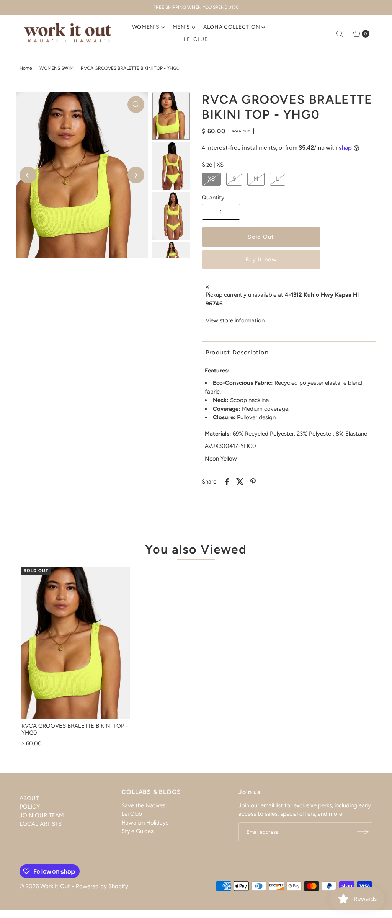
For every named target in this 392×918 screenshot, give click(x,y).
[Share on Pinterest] (253, 481)
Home (26, 68)
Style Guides (137, 831)
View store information (235, 320)
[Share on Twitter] (240, 481)
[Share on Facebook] (227, 481)
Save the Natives (143, 805)
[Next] (135, 175)
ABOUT (29, 798)
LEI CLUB (196, 39)
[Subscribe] (362, 831)
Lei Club (131, 813)
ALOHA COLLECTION (231, 27)
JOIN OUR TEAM (42, 815)
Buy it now (261, 259)
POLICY (30, 806)
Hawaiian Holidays (144, 822)
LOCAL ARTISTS (41, 823)
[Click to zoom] (135, 104)
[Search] (339, 33)
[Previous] (28, 175)
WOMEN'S (146, 27)
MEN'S (182, 27)
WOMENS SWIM (56, 68)
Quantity (213, 197)
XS (211, 178)
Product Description (237, 352)
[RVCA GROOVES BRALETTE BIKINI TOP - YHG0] (75, 643)
